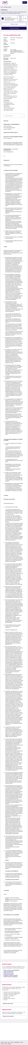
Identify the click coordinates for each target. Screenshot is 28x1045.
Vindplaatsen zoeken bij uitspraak (11, 975)
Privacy (8, 1042)
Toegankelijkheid (16, 1042)
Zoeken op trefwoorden (8, 971)
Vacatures (2, 1043)
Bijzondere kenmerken (6, 59)
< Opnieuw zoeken (14, 24)
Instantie (5, 37)
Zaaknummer (6, 46)
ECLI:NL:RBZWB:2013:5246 (16, 50)
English (2, 1042)
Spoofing (21, 1042)
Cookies (11, 1042)
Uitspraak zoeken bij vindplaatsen (11, 976)
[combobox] (14, 116)
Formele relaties (5, 50)
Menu (24, 2)
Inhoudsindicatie (7, 61)
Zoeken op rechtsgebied (9, 974)
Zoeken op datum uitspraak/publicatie (11, 970)
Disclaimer (9, 1043)
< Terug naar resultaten (14, 28)
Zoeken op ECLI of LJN (8, 972)
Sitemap (5, 1042)
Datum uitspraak (6, 40)
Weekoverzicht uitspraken (8, 1016)
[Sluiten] (25, 18)
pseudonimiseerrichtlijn (9, 19)
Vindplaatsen (6, 100)
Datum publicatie (6, 43)
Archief (6, 1043)
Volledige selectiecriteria (8, 1003)
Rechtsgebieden (7, 55)
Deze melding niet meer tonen (20, 18)
